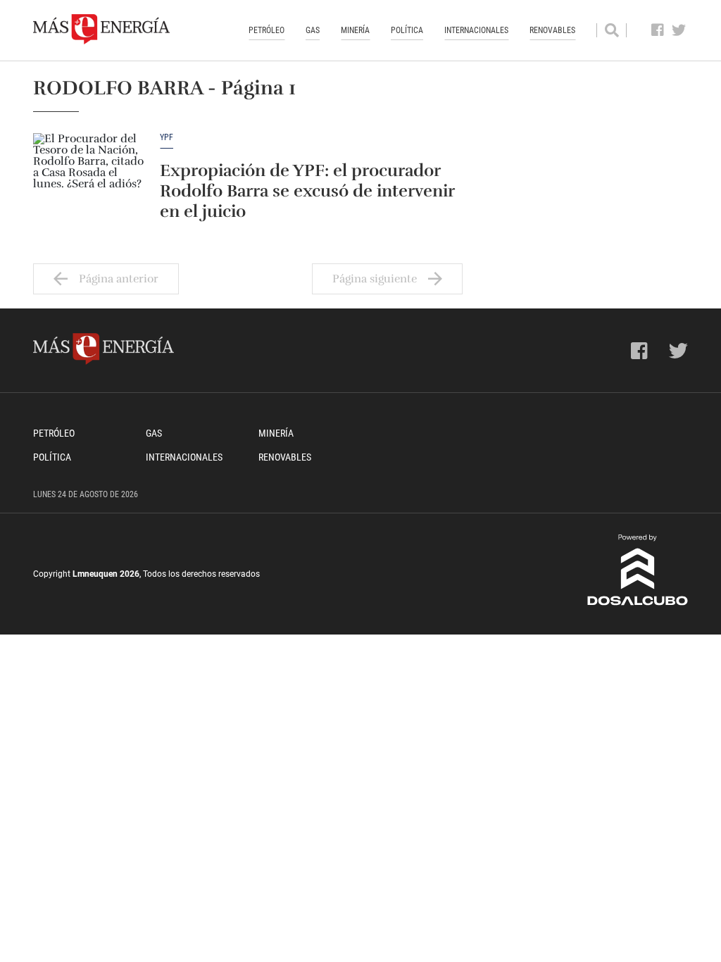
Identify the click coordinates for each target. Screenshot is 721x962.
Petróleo (266, 30)
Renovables (552, 30)
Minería (355, 30)
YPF (166, 137)
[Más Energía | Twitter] (679, 30)
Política (407, 30)
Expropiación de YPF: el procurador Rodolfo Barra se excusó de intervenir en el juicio (307, 191)
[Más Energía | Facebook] (658, 30)
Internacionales (476, 30)
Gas (313, 30)
